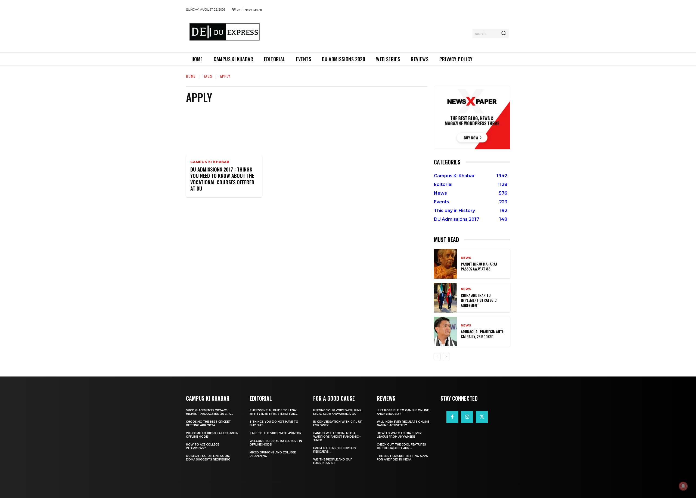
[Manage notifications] (683, 486)
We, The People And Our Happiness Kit (333, 461)
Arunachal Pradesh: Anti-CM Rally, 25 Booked (483, 334)
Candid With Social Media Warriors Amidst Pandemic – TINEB (337, 436)
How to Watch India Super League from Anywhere (399, 434)
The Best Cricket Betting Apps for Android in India (402, 457)
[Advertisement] (368, 32)
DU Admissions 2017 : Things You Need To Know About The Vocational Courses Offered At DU (222, 179)
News (466, 257)
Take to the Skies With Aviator (276, 433)
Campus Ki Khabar (209, 162)
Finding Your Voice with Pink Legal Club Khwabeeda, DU (337, 412)
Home (190, 76)
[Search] (503, 33)
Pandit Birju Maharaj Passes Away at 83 (479, 266)
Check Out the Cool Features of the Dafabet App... (401, 446)
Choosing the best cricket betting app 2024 (208, 423)
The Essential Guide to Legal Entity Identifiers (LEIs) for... (274, 412)
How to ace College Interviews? (202, 446)
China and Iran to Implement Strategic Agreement (479, 300)
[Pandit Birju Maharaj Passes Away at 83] (445, 264)
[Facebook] (452, 417)
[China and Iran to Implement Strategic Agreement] (445, 297)
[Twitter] (482, 417)
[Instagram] (467, 417)
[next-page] (446, 356)
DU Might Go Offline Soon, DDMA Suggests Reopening (208, 457)
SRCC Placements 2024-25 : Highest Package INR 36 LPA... (209, 412)
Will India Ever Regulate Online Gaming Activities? (403, 423)
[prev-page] (437, 356)
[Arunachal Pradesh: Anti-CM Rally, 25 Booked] (445, 331)
